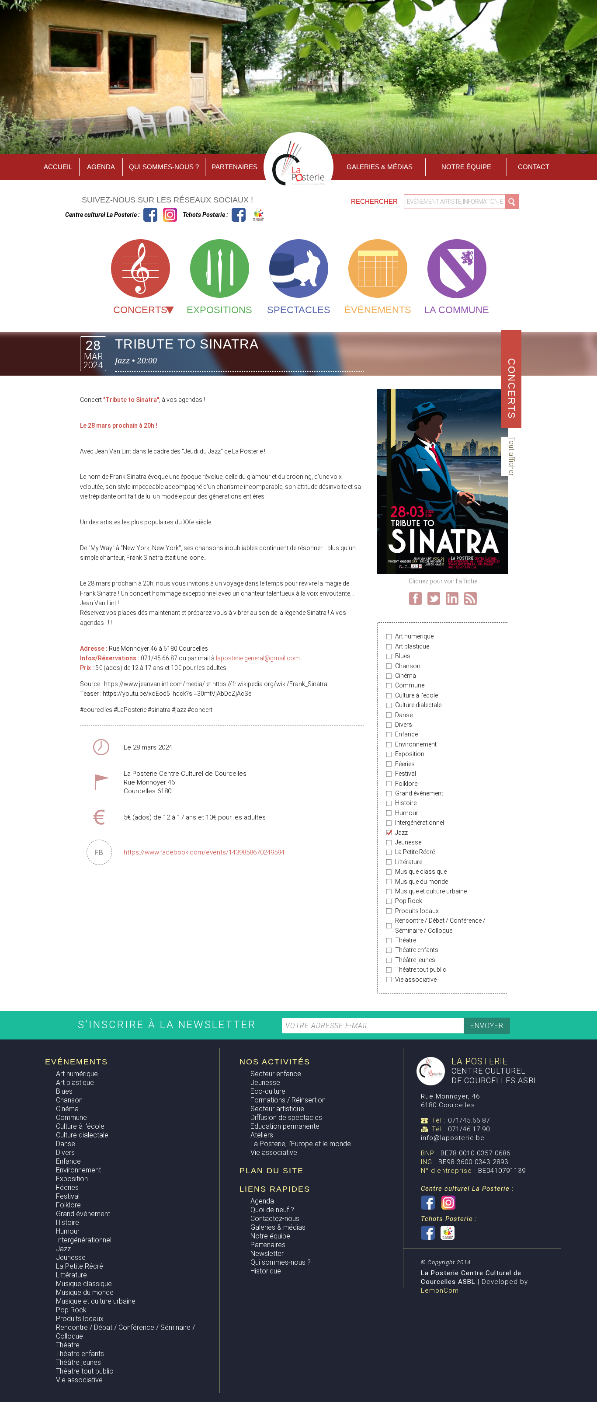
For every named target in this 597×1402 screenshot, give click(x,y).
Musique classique (421, 871)
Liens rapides (274, 1189)
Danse (404, 714)
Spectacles (298, 309)
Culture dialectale (418, 704)
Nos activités (274, 1061)
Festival (405, 773)
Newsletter (267, 1253)
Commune (409, 685)
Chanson (407, 666)
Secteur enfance (275, 1074)
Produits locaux (417, 910)
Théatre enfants (416, 949)
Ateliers (261, 1135)
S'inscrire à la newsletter (169, 1024)
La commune (456, 309)
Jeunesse (408, 842)
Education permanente (284, 1126)
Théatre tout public (420, 969)
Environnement (416, 744)
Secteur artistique (277, 1109)
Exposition (409, 753)
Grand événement (419, 793)
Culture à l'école (416, 695)
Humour (406, 812)
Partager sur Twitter (433, 598)
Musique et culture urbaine (431, 891)
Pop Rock (408, 900)
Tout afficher (511, 456)
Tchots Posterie (248, 215)
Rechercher (375, 201)
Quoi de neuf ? (272, 1210)
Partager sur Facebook (415, 598)
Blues (402, 655)
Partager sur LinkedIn (452, 598)
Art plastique (412, 646)
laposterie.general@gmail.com (258, 658)
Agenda (101, 167)
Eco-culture (267, 1091)
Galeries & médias (277, 1227)
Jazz (401, 832)
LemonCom (440, 1290)
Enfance (406, 734)
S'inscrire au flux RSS (470, 598)
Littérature (408, 861)
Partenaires (234, 167)
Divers (403, 724)
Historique (265, 1271)
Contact (533, 167)
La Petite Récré (415, 851)
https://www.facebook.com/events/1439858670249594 (204, 852)
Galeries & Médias (380, 167)
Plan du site (271, 1170)
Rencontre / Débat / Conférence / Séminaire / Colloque (440, 925)
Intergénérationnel (419, 822)
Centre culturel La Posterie (150, 215)
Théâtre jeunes (415, 959)
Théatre (405, 940)
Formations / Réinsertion (288, 1100)
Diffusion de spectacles (286, 1117)
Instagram (170, 215)
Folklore (406, 783)
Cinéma (405, 675)
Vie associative (416, 979)
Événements (377, 309)
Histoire (406, 802)
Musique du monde (421, 881)
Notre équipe (466, 167)
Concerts (140, 309)
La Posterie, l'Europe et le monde (300, 1144)
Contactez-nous (274, 1218)
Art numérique (414, 636)
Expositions (219, 309)
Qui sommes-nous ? (164, 167)
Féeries (405, 763)
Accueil (58, 167)
